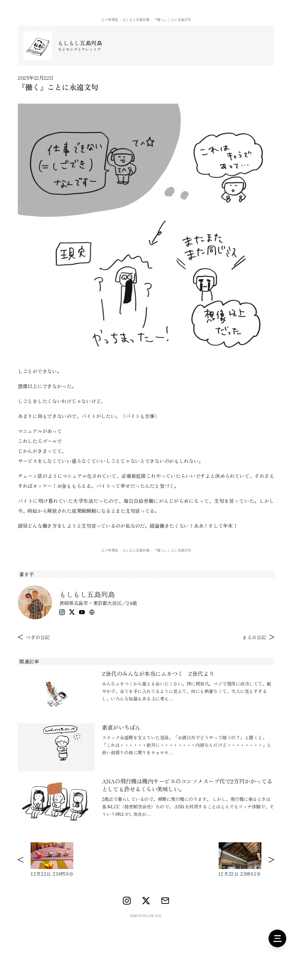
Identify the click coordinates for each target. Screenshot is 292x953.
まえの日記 (254, 637)
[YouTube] (82, 612)
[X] (72, 611)
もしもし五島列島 (135, 19)
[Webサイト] (92, 612)
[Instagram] (62, 612)
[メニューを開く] (277, 938)
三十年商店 (109, 19)
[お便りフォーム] (165, 900)
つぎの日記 (38, 637)
